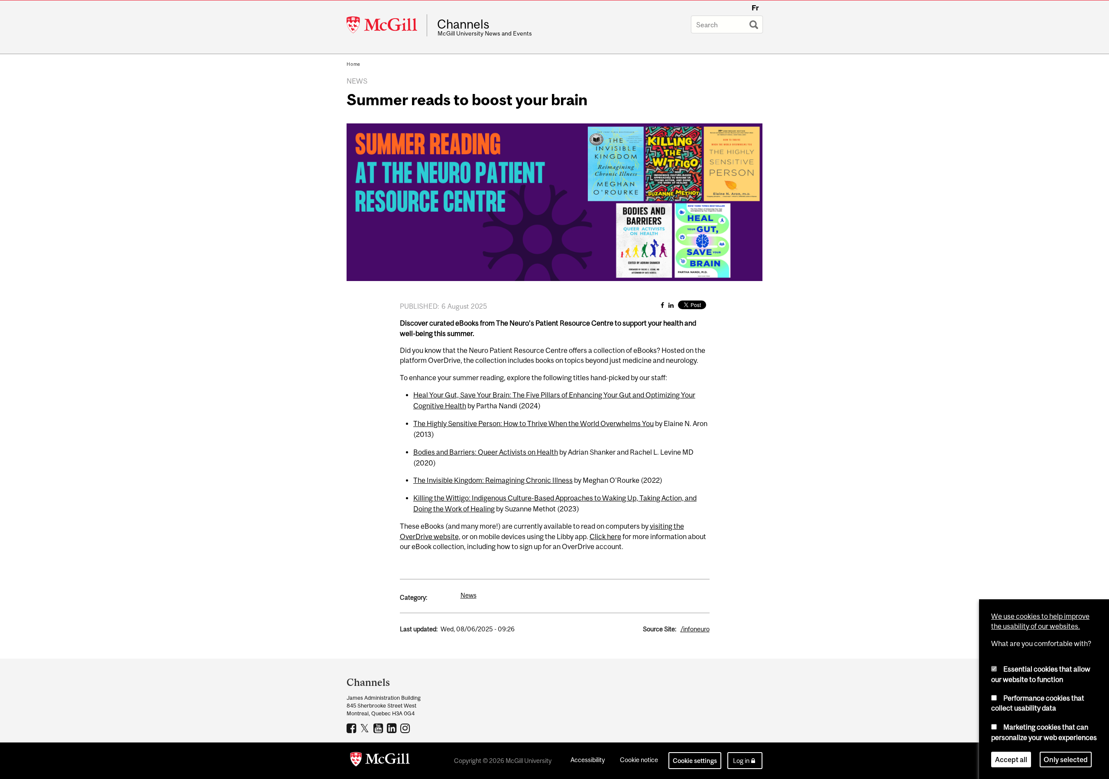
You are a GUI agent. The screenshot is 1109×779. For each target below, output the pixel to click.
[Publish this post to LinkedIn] (671, 305)
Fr (755, 7)
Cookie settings (695, 760)
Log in (741, 760)
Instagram (406, 728)
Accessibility (588, 759)
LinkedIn (393, 728)
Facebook (352, 728)
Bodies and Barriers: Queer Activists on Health (485, 452)
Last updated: (419, 629)
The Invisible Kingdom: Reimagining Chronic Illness (493, 480)
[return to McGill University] (380, 761)
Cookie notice (639, 759)
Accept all (1011, 759)
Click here (605, 536)
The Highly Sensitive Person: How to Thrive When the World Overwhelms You (533, 423)
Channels (463, 24)
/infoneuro (695, 629)
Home (353, 64)
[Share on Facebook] (662, 305)
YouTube (379, 728)
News (468, 595)
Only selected (1066, 759)
